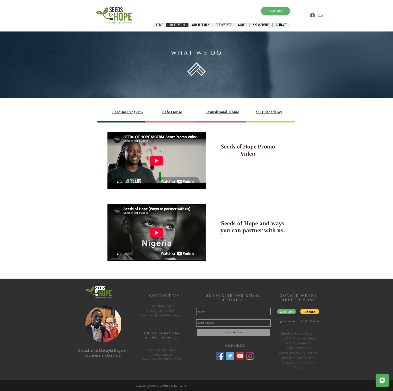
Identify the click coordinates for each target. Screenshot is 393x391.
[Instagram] (250, 356)
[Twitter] (230, 356)
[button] (309, 311)
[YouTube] (240, 356)
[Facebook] (220, 356)
